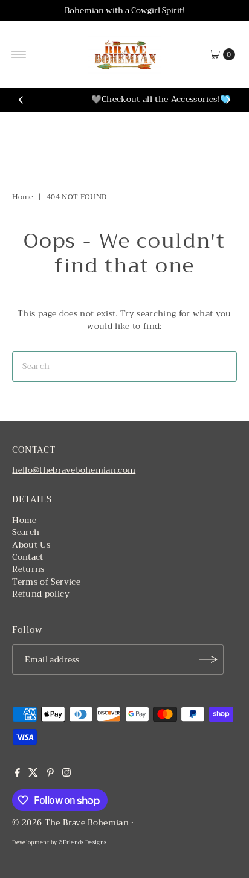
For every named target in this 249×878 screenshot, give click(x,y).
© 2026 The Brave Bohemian (70, 823)
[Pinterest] (50, 774)
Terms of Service (46, 582)
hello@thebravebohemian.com (73, 470)
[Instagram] (66, 774)
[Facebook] (17, 774)
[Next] (228, 100)
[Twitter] (33, 774)
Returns (28, 569)
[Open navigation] (19, 54)
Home (22, 197)
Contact (27, 557)
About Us (31, 545)
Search (25, 532)
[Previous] (21, 100)
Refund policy (40, 594)
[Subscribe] (208, 659)
